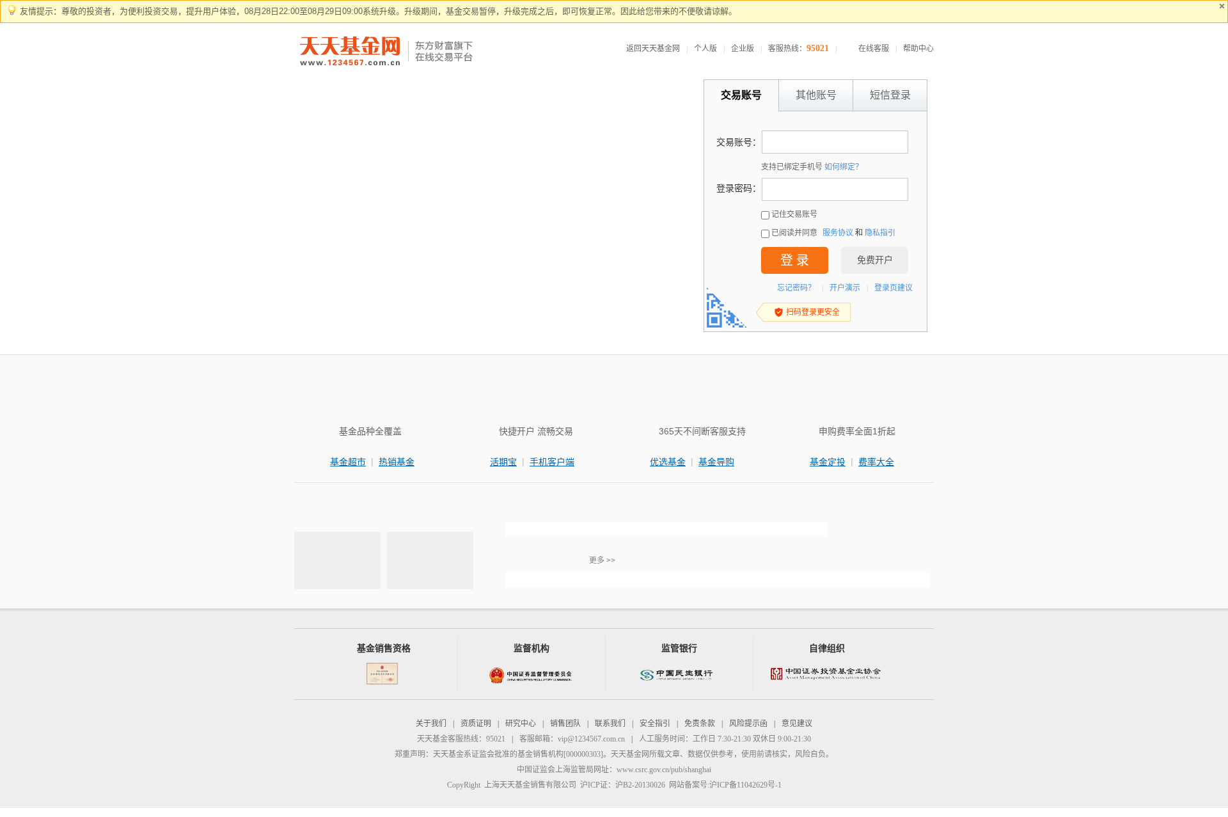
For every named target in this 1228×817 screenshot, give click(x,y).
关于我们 (431, 723)
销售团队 (565, 723)
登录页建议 (893, 287)
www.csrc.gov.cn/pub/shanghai (664, 769)
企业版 (742, 48)
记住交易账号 (794, 214)
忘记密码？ (796, 287)
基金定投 (828, 462)
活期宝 (503, 462)
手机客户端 (552, 462)
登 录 (794, 260)
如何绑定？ (843, 167)
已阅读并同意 (794, 232)
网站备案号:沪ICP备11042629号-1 (725, 785)
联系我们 (610, 723)
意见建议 (797, 723)
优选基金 (668, 462)
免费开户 (875, 260)
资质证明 (475, 723)
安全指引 (655, 723)
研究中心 (520, 723)
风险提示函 (748, 723)
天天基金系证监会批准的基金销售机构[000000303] (518, 754)
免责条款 (699, 723)
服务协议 (838, 232)
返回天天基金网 (653, 48)
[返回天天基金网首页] (351, 52)
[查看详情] (666, 529)
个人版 (705, 48)
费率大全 (876, 462)
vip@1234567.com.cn (591, 738)
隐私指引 (880, 232)
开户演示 (845, 287)
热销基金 (396, 462)
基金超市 (348, 462)
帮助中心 (918, 48)
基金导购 (716, 462)
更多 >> (602, 560)
